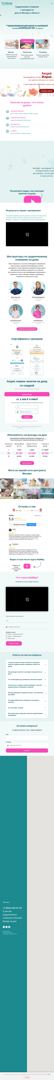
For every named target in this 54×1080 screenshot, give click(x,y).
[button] (27, 41)
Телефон (8, 742)
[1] (4, 927)
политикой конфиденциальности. (30, 427)
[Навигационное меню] (52, 3)
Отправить (27, 417)
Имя (7, 734)
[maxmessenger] (9, 927)
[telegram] (6, 927)
